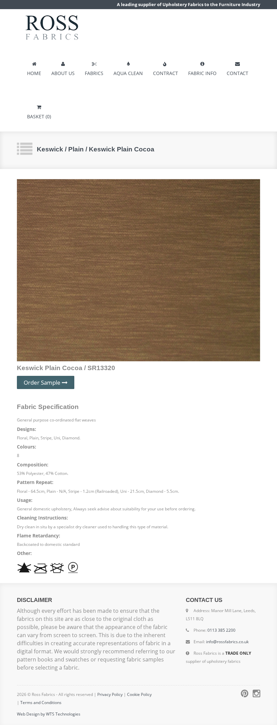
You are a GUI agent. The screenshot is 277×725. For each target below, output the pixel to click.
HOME (34, 73)
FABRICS (94, 73)
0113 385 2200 (221, 630)
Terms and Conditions (40, 702)
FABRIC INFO (202, 73)
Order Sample (43, 382)
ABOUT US (63, 73)
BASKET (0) (39, 116)
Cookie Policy (139, 694)
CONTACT (237, 73)
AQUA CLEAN (128, 73)
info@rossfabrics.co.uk (227, 642)
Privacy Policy (110, 694)
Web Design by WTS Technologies (48, 714)
